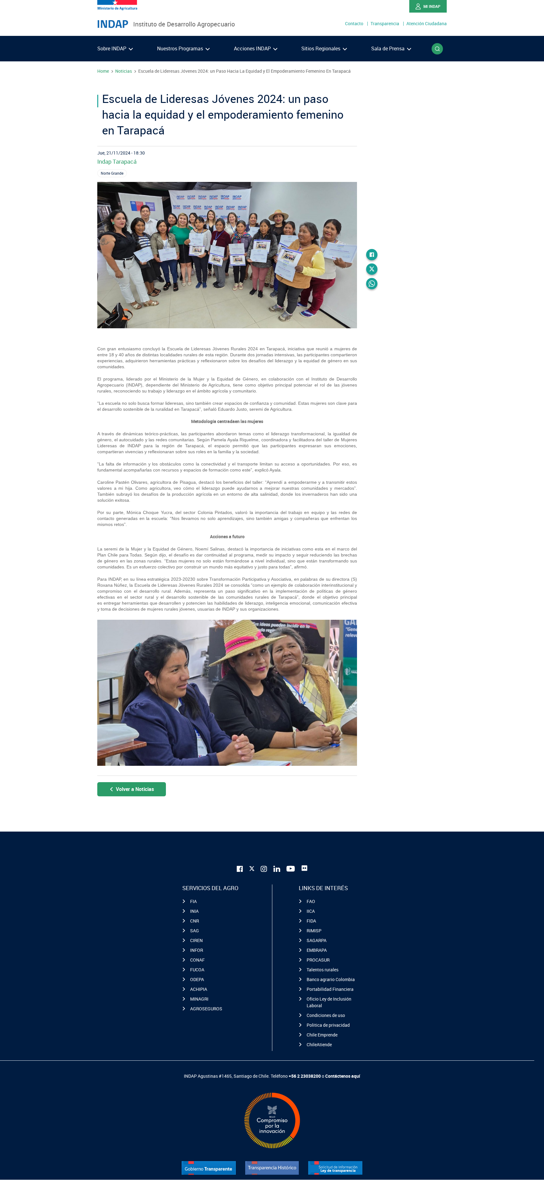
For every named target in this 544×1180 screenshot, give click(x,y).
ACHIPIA (198, 989)
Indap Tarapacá (117, 161)
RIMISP (314, 931)
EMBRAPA (317, 950)
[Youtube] (290, 868)
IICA (311, 911)
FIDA (311, 921)
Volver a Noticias (135, 789)
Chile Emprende (322, 1035)
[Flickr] (304, 868)
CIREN (196, 940)
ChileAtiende (319, 1044)
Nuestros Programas (180, 48)
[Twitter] (371, 269)
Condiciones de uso (326, 1015)
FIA (193, 901)
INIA (194, 911)
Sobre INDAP (112, 48)
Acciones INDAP (253, 48)
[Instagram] (264, 868)
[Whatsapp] (371, 283)
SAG (194, 931)
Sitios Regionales (321, 48)
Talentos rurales (322, 970)
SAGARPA (316, 940)
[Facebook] (371, 254)
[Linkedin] (276, 868)
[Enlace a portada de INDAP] (112, 24)
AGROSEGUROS (206, 1009)
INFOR (196, 950)
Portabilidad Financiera (330, 989)
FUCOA (197, 970)
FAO (311, 901)
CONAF (197, 960)
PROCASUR (318, 960)
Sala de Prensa (388, 48)
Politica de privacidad (328, 1025)
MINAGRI (199, 999)
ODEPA (197, 979)
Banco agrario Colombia (331, 979)
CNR (194, 921)
